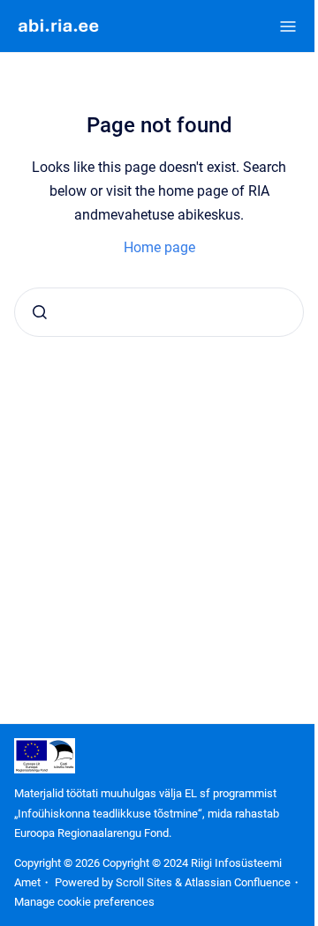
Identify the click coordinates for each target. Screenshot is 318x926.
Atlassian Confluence (238, 882)
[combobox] (159, 312)
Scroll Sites (144, 882)
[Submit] (40, 312)
